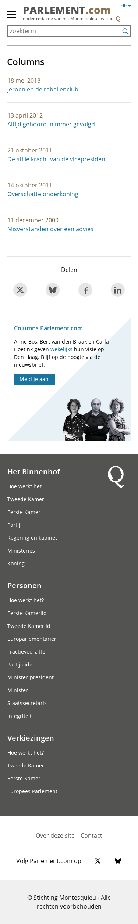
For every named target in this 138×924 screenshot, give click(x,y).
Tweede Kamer (25, 499)
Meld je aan (34, 378)
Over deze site (55, 835)
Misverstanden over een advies (50, 229)
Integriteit (19, 715)
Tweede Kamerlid (28, 625)
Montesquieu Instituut (92, 18)
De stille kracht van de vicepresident (57, 159)
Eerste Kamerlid (27, 613)
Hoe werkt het (24, 486)
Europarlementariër (31, 638)
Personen (24, 585)
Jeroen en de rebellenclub (42, 89)
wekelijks (61, 349)
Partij (13, 524)
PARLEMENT (67, 11)
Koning (16, 563)
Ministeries (21, 550)
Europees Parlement (32, 791)
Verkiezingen (30, 738)
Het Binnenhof (33, 471)
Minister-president (30, 677)
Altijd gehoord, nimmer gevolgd (51, 124)
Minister (17, 690)
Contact (91, 835)
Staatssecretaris (27, 703)
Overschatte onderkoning (42, 194)
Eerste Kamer (23, 511)
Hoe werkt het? (25, 600)
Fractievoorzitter (27, 651)
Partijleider (21, 664)
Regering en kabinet (32, 537)
